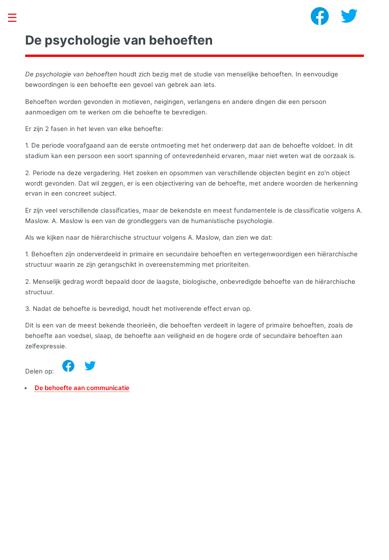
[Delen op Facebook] (68, 365)
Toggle (17, 18)
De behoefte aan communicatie (82, 388)
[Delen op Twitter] (90, 365)
